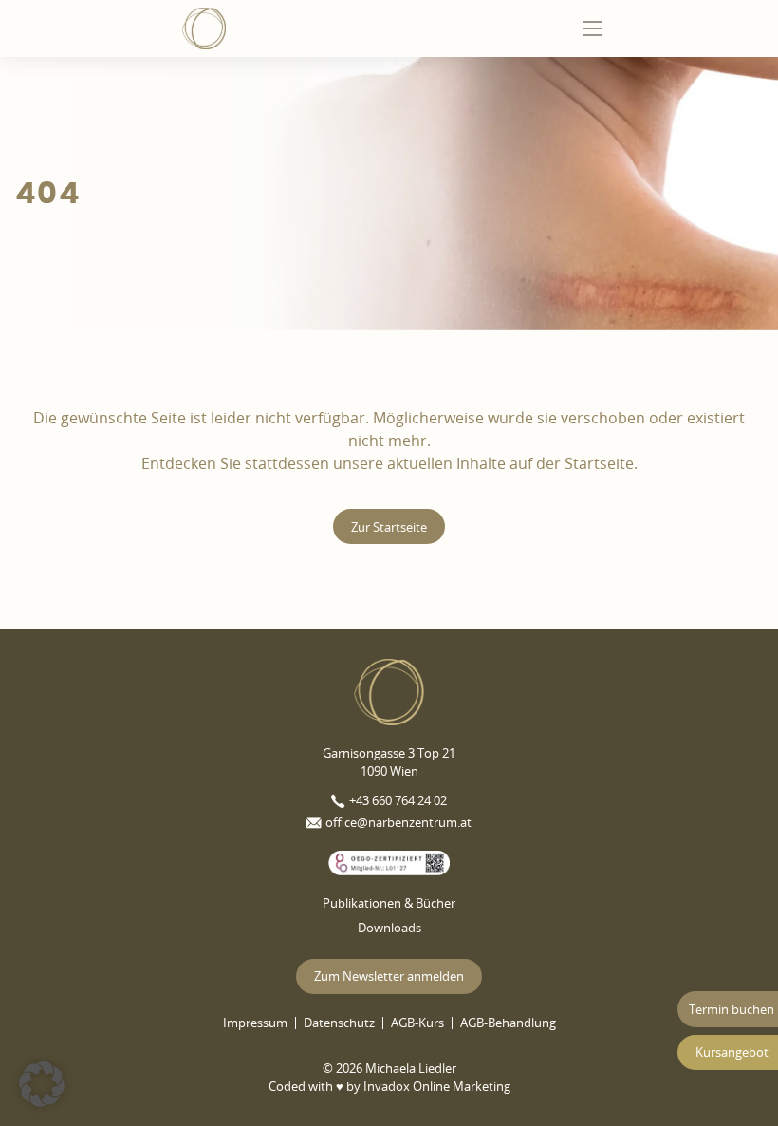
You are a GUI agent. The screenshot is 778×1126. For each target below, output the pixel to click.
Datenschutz (339, 1023)
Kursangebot (732, 1051)
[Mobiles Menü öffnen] (593, 28)
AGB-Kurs (417, 1023)
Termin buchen (731, 1009)
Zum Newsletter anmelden (389, 976)
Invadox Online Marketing (436, 1086)
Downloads (389, 927)
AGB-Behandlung (508, 1023)
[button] (41, 1084)
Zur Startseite (389, 526)
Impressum (255, 1023)
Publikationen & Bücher (389, 902)
